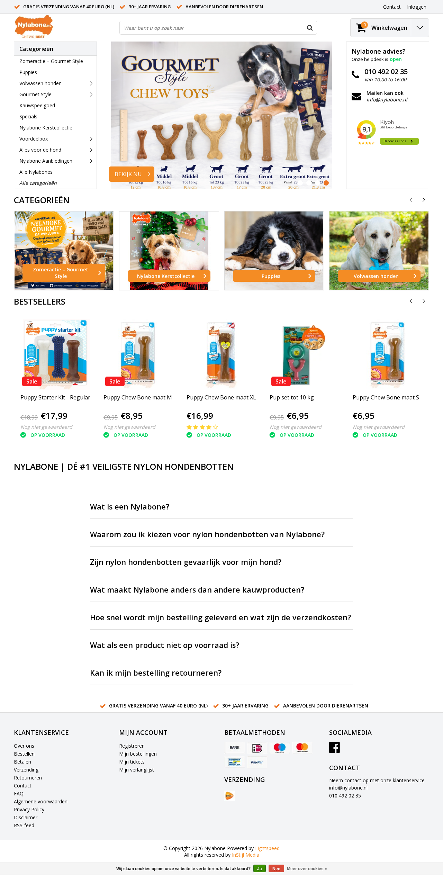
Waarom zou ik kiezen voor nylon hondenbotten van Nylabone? (207, 534)
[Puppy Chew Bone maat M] (137, 353)
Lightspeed (267, 848)
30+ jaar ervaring (150, 6)
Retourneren (28, 777)
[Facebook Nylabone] (334, 750)
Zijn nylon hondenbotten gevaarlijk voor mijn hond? (185, 562)
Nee (276, 868)
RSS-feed (24, 825)
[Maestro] (279, 748)
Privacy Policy (29, 809)
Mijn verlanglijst (136, 769)
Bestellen (24, 753)
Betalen (22, 761)
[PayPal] (257, 762)
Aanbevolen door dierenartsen (224, 6)
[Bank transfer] (234, 748)
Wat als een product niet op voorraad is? (164, 645)
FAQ (19, 793)
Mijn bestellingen (138, 753)
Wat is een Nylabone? (129, 507)
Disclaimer (25, 817)
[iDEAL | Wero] (257, 748)
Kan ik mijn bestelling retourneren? (156, 673)
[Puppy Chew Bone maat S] (386, 353)
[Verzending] (229, 796)
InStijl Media (245, 854)
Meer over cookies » (307, 868)
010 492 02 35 (345, 795)
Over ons (24, 745)
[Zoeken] (310, 27)
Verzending (26, 769)
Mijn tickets (132, 761)
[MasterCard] (302, 748)
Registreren (132, 745)
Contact (22, 785)
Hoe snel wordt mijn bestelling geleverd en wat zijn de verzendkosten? (220, 617)
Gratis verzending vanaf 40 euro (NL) (68, 6)
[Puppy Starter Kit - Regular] (55, 353)
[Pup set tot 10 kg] (302, 353)
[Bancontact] (234, 762)
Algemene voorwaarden (40, 801)
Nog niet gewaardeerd (46, 427)
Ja (259, 868)
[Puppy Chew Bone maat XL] (221, 353)
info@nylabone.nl (348, 787)
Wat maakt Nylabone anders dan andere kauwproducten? (197, 590)
